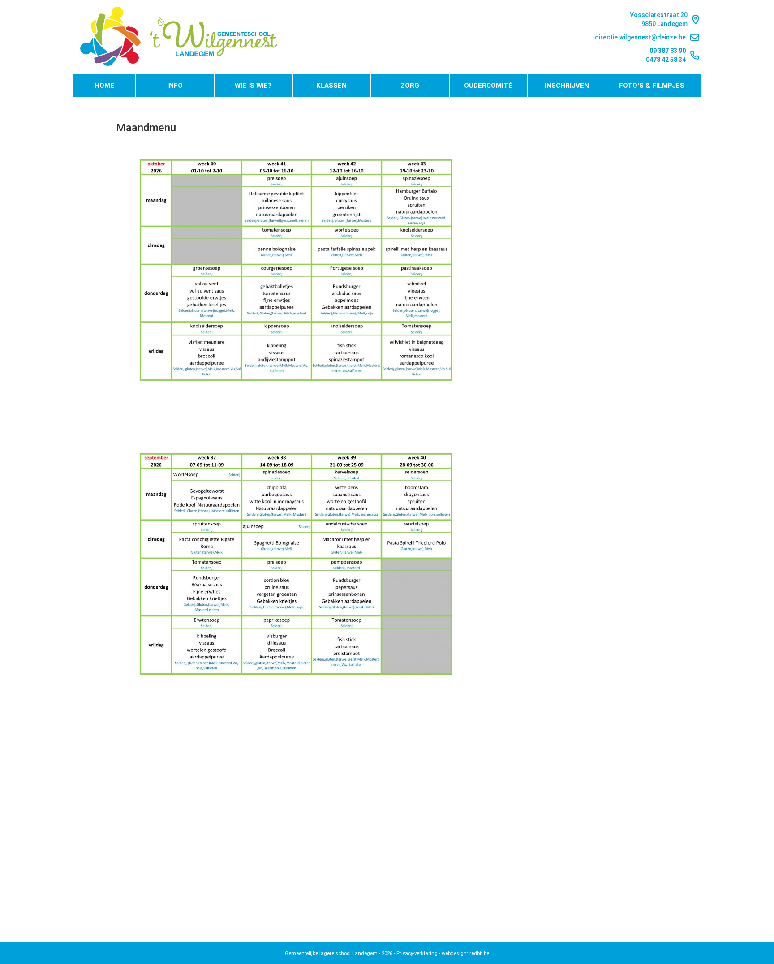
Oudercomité (488, 86)
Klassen (331, 86)
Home (104, 86)
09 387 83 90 (667, 50)
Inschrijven (567, 86)
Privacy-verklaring (417, 953)
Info (175, 86)
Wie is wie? (253, 86)
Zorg (409, 86)
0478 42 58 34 (666, 59)
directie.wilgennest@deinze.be (640, 37)
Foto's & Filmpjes (651, 86)
